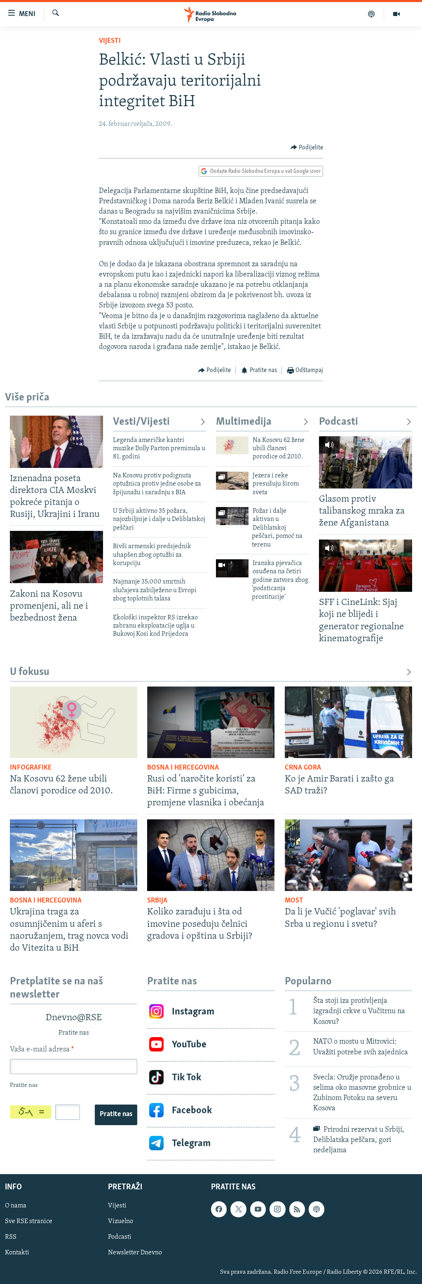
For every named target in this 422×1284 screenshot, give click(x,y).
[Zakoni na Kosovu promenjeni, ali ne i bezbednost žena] (56, 557)
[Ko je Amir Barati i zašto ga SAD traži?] (348, 722)
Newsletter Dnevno (135, 1252)
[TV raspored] (316, 1209)
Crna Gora (303, 768)
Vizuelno (120, 1221)
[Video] (396, 14)
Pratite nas (116, 1114)
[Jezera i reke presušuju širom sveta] (232, 481)
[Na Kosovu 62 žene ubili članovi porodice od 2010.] (232, 445)
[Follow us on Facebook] (219, 1209)
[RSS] (297, 1209)
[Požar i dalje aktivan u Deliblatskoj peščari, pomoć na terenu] (232, 516)
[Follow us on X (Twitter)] (238, 1209)
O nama (15, 1206)
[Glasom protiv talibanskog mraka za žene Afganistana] (365, 462)
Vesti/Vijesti (141, 422)
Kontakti (17, 1252)
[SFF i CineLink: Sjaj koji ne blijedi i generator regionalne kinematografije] (365, 566)
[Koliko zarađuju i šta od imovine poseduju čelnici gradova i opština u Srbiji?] (210, 855)
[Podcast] (371, 14)
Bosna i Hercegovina (183, 768)
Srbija (157, 901)
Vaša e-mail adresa (42, 1050)
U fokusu (29, 672)
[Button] (307, 147)
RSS (10, 1237)
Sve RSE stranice (28, 1221)
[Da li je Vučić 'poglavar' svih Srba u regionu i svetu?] (348, 855)
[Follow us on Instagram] (277, 1209)
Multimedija (244, 422)
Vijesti (110, 41)
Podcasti (338, 422)
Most (294, 901)
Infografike (31, 768)
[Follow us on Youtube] (258, 1209)
